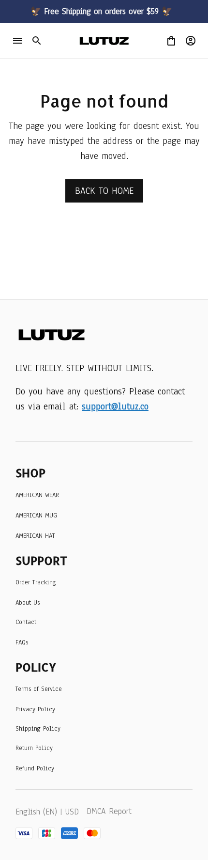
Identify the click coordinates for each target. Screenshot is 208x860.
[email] (115, 406)
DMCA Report (109, 811)
